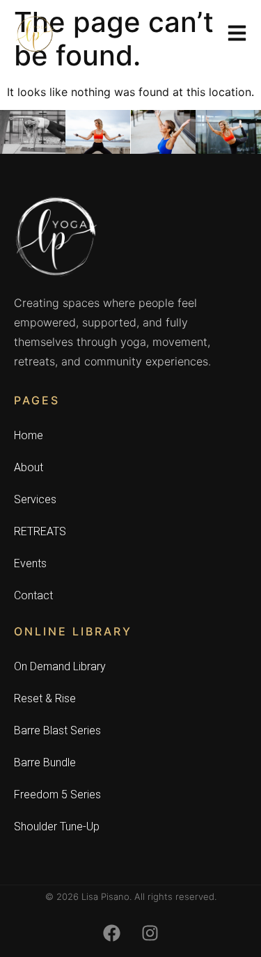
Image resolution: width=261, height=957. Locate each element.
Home (28, 435)
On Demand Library (60, 666)
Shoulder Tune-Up (57, 826)
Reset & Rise (45, 698)
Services (35, 499)
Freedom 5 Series (57, 794)
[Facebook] (111, 932)
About (28, 467)
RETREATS (40, 531)
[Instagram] (149, 932)
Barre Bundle (45, 762)
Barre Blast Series (57, 730)
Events (30, 563)
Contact (33, 595)
